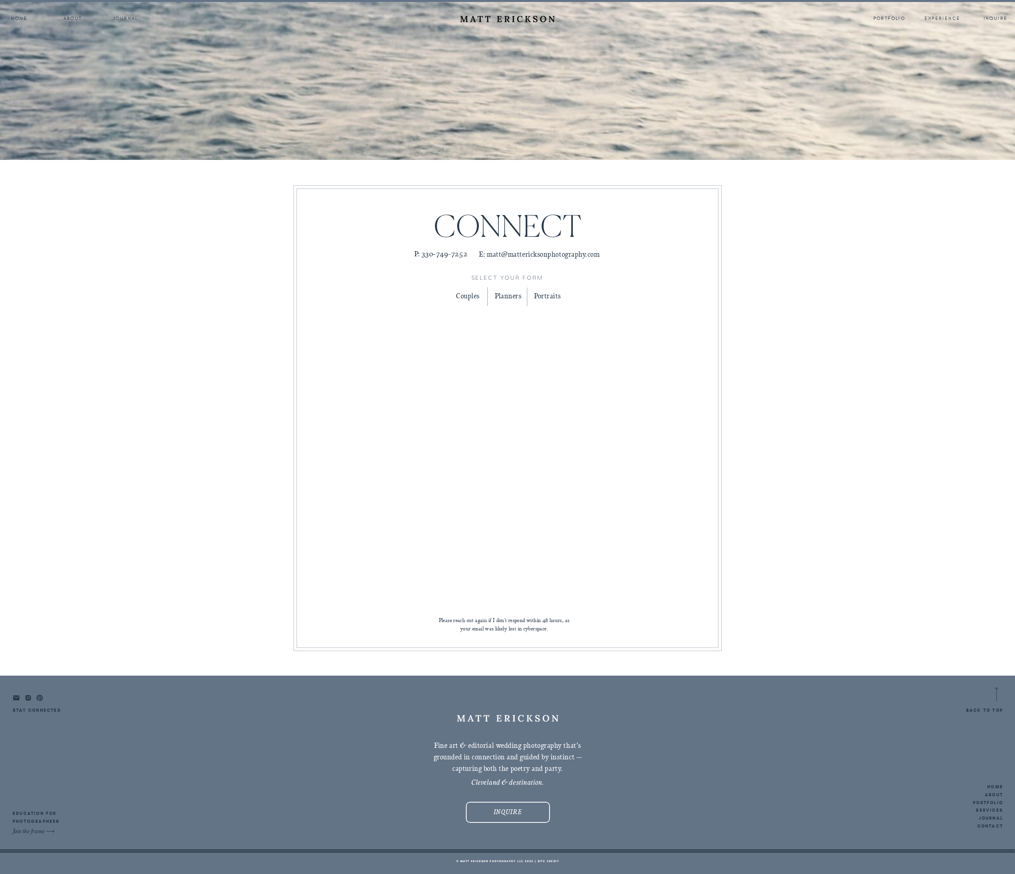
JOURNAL (991, 818)
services (989, 810)
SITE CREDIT (548, 861)
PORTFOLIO (988, 802)
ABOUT (994, 794)
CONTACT (990, 826)
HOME (995, 786)
